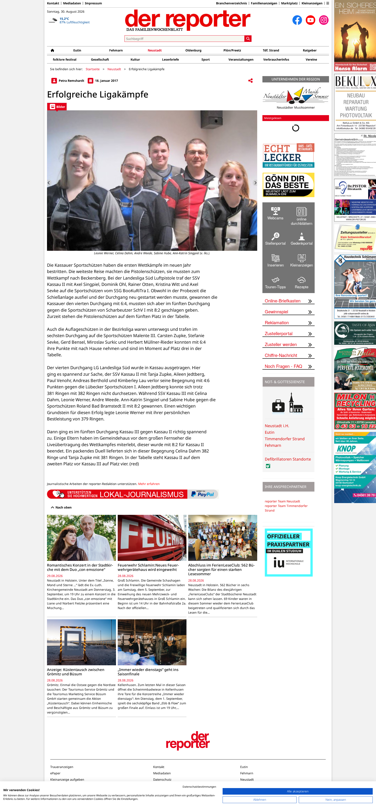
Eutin (77, 50)
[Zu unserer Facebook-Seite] (297, 20)
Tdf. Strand (271, 50)
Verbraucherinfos (276, 59)
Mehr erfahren (149, 484)
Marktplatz (289, 3)
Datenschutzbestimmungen (199, 787)
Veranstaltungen (240, 59)
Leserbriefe (170, 59)
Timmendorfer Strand (285, 438)
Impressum (93, 3)
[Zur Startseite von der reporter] (188, 20)
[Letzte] (49, 183)
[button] (327, 3)
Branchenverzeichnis (231, 3)
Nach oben (63, 507)
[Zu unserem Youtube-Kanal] (310, 20)
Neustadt (155, 50)
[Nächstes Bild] (255, 183)
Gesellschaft (100, 59)
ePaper (55, 773)
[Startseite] (52, 50)
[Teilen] (250, 81)
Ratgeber (310, 50)
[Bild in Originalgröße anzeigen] (152, 180)
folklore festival (64, 59)
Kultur (135, 59)
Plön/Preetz (232, 50)
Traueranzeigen (61, 767)
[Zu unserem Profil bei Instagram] (324, 20)
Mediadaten (72, 3)
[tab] (57, 106)
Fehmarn (116, 50)
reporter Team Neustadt (282, 501)
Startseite (93, 69)
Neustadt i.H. (277, 425)
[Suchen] (248, 38)
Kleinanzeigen (312, 3)
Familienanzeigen (264, 3)
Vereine (311, 59)
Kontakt (53, 3)
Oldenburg (193, 50)
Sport (205, 59)
